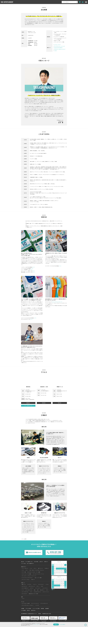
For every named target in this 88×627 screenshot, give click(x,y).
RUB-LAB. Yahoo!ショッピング (59, 49)
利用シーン (23, 582)
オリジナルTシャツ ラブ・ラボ (59, 46)
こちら (33, 267)
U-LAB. (55, 50)
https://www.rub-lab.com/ (57, 301)
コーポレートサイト (57, 44)
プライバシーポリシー (36, 624)
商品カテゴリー (23, 566)
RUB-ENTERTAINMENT (58, 47)
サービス (22, 601)
